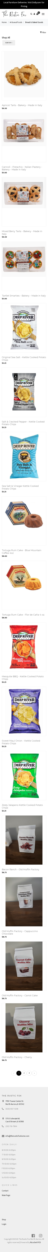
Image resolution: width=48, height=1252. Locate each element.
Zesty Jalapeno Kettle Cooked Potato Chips (22, 806)
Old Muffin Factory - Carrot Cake (20, 995)
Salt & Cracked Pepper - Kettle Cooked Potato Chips (23, 423)
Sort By (8, 42)
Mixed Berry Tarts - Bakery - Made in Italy (22, 232)
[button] (34, 13)
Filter (44, 32)
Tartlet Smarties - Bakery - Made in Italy (24, 295)
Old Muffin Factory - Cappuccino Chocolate (20, 932)
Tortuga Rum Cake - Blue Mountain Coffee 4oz (21, 551)
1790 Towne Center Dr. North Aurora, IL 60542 (15, 1103)
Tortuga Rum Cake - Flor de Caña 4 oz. (23, 614)
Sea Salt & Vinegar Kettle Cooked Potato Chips (20, 487)
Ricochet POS (35, 1242)
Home (4, 22)
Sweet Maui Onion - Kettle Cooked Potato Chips (21, 742)
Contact (5, 1190)
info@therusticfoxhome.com (17, 1136)
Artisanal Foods (16, 22)
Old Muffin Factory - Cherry (17, 1057)
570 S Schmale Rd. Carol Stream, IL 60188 (15, 1120)
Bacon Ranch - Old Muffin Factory (20, 869)
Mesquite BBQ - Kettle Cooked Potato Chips (23, 678)
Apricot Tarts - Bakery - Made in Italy (22, 105)
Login (4, 1224)
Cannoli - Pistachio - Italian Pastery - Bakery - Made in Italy (22, 168)
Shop (4, 1219)
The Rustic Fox (12, 1096)
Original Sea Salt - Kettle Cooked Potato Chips (24, 358)
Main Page (6, 1195)
